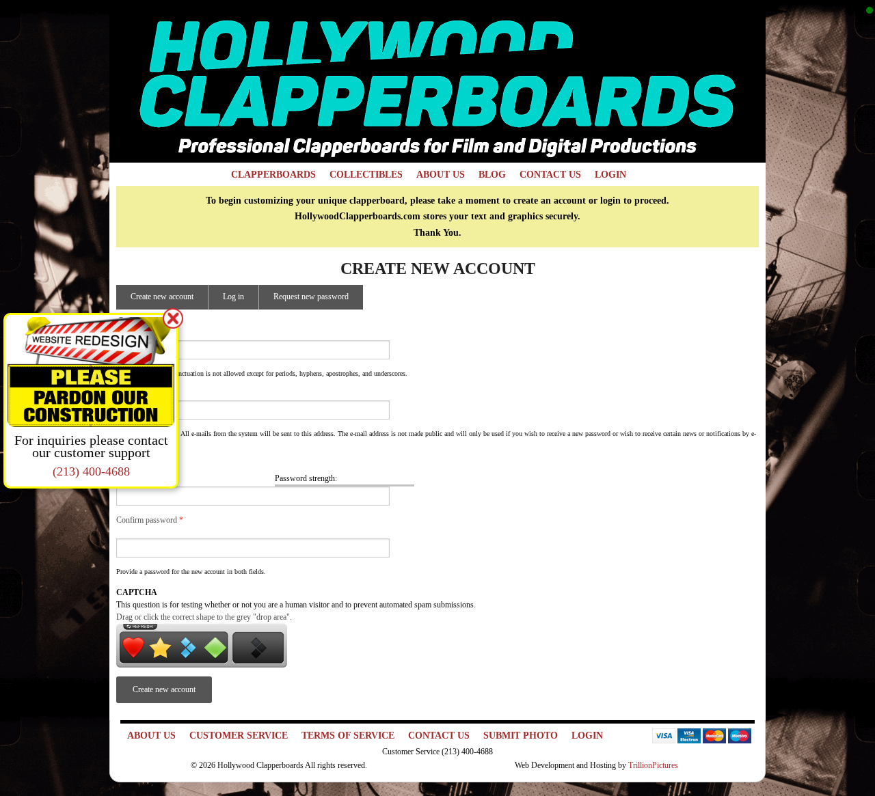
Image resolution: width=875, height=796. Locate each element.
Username (135, 334)
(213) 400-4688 (91, 471)
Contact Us (550, 174)
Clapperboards (273, 174)
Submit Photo (520, 735)
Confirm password (149, 520)
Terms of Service (347, 735)
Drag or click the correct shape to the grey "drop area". (204, 617)
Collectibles (366, 174)
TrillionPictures (653, 765)
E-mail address (143, 394)
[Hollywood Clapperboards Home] (437, 80)
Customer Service (238, 735)
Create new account (169, 301)
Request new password (311, 296)
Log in (233, 296)
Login (610, 174)
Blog (492, 174)
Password (135, 466)
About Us (440, 174)
